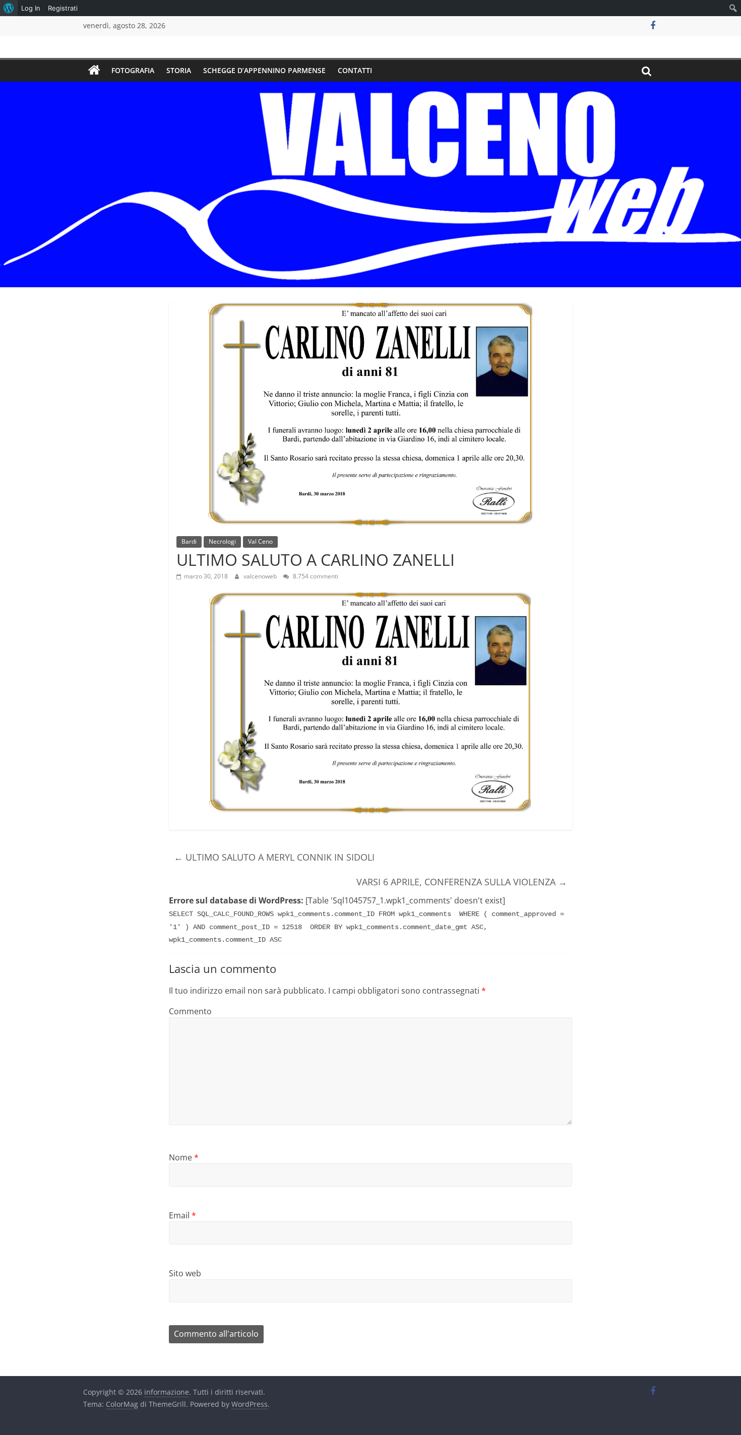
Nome (184, 1157)
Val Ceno (260, 541)
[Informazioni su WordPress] (9, 8)
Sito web (185, 1273)
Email (182, 1215)
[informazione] (94, 70)
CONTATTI (355, 70)
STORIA (178, 70)
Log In (30, 8)
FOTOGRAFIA (132, 70)
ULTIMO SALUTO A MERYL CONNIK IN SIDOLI (274, 857)
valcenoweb (260, 576)
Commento (190, 1011)
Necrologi (222, 541)
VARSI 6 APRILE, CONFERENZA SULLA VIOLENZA (461, 882)
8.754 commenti (314, 576)
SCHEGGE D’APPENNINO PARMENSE (264, 70)
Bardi (189, 541)
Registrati (63, 8)
